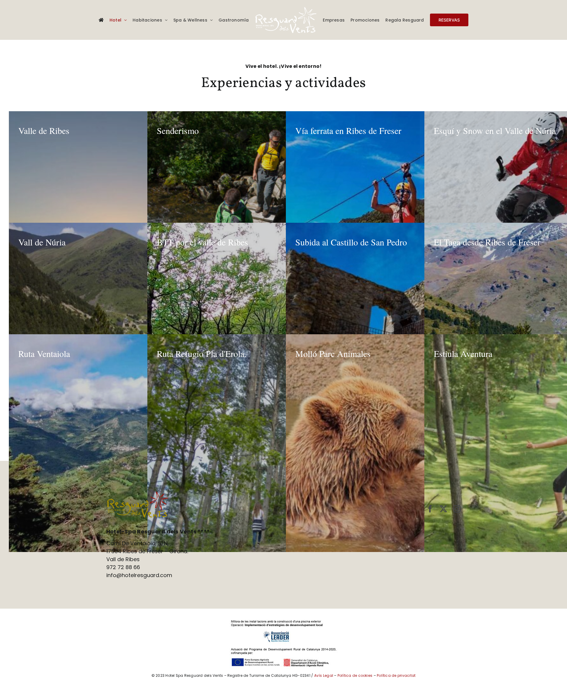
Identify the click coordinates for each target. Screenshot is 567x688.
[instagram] (457, 508)
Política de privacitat (396, 675)
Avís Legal (323, 675)
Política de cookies (355, 675)
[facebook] (430, 508)
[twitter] (443, 508)
